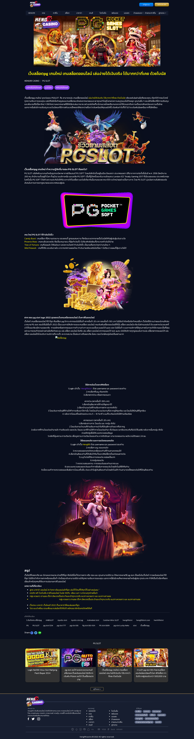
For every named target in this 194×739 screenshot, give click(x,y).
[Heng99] (82, 4)
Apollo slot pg (77, 620)
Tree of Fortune (31, 244)
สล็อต (67, 13)
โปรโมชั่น (103, 13)
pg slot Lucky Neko (121, 625)
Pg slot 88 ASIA (88, 625)
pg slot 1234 (48, 625)
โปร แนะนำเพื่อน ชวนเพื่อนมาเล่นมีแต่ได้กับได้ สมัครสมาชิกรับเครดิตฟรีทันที (61, 608)
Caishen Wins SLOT (111, 620)
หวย (43, 13)
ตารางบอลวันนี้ (141, 715)
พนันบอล (115, 13)
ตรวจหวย (156, 711)
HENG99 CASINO (31, 80)
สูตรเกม (162, 13)
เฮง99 (158, 722)
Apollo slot (62, 620)
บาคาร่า (79, 13)
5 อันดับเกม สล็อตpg (34, 620)
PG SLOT (46, 80)
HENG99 (31, 13)
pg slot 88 (74, 625)
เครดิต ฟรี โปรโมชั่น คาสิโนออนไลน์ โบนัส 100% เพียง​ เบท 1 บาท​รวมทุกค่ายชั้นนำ (64, 593)
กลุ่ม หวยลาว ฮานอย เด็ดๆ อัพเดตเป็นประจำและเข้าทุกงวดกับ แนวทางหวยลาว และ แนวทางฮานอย (70, 596)
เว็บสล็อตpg (144, 625)
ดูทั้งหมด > (97, 689)
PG (27, 625)
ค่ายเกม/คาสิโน (150, 13)
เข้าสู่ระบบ (146, 4)
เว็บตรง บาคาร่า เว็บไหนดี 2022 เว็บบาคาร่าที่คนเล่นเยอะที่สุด (54, 605)
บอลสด (126, 13)
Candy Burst (30, 238)
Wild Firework (30, 248)
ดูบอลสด (48, 87)
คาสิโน (55, 13)
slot (134, 625)
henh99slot (159, 620)
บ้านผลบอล (138, 13)
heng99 (139, 718)
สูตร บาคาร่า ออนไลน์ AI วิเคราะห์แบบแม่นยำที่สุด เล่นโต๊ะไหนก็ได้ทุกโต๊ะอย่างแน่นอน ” (65, 589)
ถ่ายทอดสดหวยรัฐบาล (144, 722)
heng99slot (127, 620)
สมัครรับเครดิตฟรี (33, 87)
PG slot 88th (104, 625)
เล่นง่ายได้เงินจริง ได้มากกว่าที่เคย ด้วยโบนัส (106, 97)
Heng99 (86, 444)
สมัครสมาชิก (161, 4)
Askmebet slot (93, 620)
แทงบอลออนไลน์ (152, 718)
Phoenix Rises (30, 241)
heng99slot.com (143, 620)
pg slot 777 (61, 625)
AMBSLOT (50, 620)
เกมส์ (91, 13)
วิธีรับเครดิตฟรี (62, 87)
